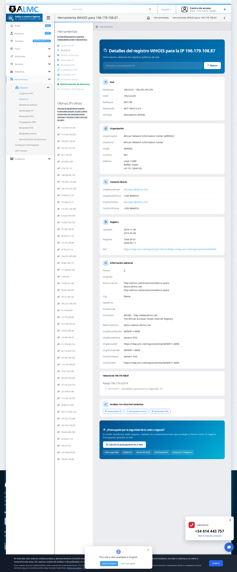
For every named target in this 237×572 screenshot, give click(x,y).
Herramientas (161, 17)
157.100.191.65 (68, 323)
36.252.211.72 (67, 235)
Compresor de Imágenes (72, 89)
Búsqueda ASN (68, 74)
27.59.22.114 (67, 249)
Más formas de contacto (209, 535)
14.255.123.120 (68, 222)
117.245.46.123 (68, 344)
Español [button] (166, 9)
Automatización (161, 452)
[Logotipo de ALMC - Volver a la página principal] (23, 9)
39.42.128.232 (67, 290)
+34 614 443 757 (209, 531)
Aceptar (216, 563)
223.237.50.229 (68, 378)
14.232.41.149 (67, 283)
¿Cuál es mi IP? (68, 45)
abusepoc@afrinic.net (136, 189)
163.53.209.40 (67, 330)
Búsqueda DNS (68, 64)
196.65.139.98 (67, 459)
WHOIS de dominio (70, 55)
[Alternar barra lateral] (48, 18)
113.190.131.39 (68, 127)
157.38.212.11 (67, 202)
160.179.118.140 (68, 188)
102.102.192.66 (68, 425)
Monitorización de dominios (74, 84)
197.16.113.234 (68, 418)
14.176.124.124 (68, 384)
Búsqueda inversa (69, 79)
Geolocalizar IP (67, 60)
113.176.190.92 (68, 364)
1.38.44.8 (65, 276)
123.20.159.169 (68, 215)
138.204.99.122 (68, 175)
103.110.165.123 (68, 411)
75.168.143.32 (67, 229)
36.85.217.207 (67, 405)
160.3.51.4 (65, 445)
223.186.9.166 (67, 391)
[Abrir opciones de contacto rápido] (229, 547)
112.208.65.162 (68, 269)
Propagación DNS (69, 69)
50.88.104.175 (67, 263)
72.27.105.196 (67, 371)
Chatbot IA (127, 452)
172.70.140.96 (67, 242)
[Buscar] (150, 9)
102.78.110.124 (68, 148)
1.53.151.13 (66, 168)
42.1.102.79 (66, 154)
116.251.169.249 (68, 208)
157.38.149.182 (68, 357)
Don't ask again (128, 563)
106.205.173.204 (68, 181)
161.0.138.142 (67, 296)
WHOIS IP (65, 50)
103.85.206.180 (68, 432)
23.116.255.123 (68, 350)
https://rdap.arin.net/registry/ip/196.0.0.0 (146, 249)
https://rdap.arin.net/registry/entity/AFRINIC (193, 249)
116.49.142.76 (67, 337)
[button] (30, 18)
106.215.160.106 (68, 303)
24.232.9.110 (67, 438)
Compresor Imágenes (182, 452)
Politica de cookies (74, 568)
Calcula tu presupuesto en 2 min (126, 444)
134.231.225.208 (68, 256)
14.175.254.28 (67, 317)
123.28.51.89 (67, 161)
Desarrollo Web (143, 452)
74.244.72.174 (67, 195)
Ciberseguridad (111, 452)
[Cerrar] (230, 520)
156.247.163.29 (68, 141)
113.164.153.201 (68, 134)
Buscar (214, 65)
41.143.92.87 (67, 310)
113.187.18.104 (68, 398)
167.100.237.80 (68, 452)
